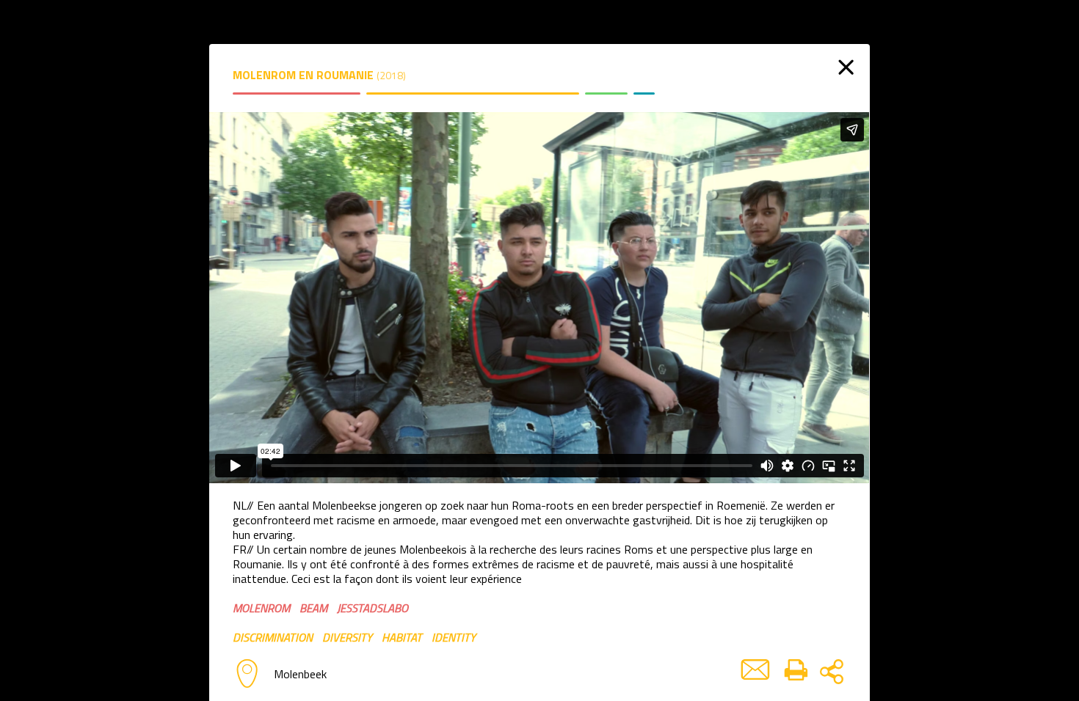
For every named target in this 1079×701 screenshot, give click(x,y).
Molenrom (261, 608)
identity (454, 637)
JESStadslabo (372, 608)
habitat (402, 637)
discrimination (273, 637)
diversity (347, 637)
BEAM (313, 608)
